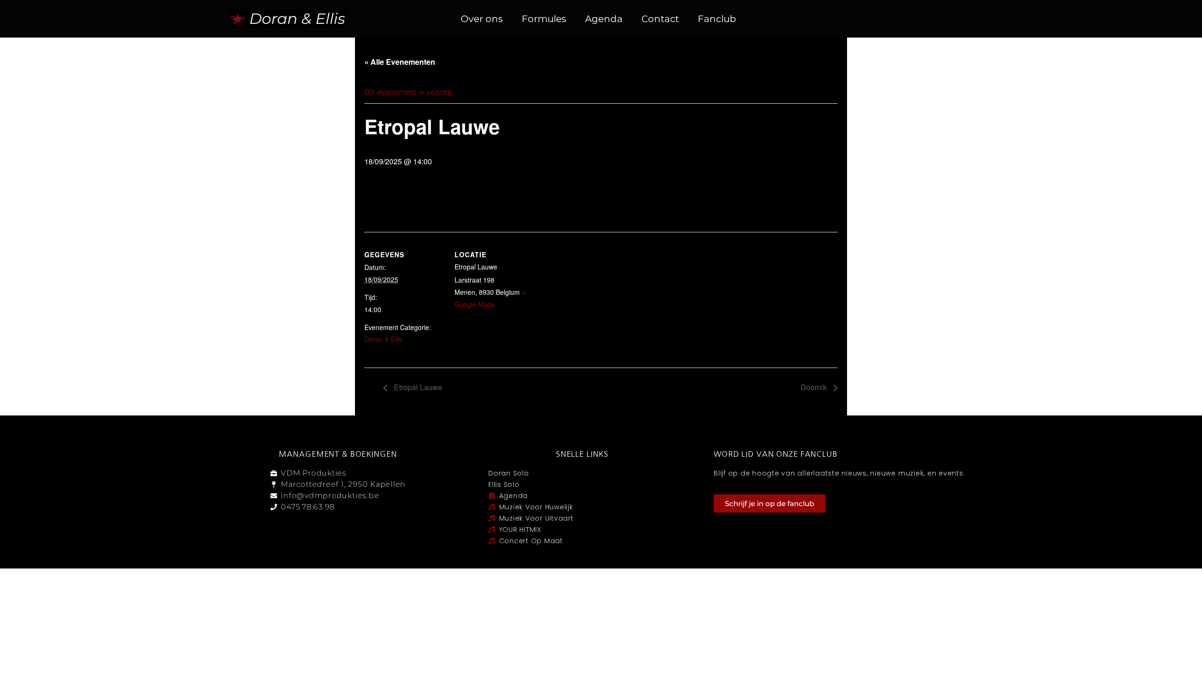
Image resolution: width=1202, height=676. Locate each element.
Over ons (482, 18)
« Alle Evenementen (399, 61)
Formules (544, 18)
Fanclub (717, 18)
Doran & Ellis (383, 339)
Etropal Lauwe (417, 387)
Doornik (815, 387)
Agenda (604, 18)
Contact (660, 18)
